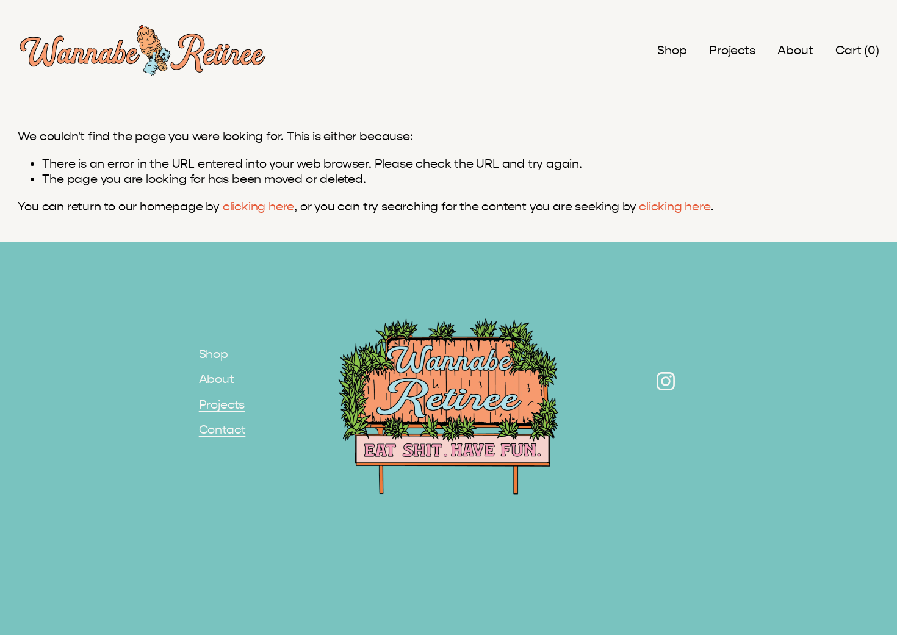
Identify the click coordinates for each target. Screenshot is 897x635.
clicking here (258, 206)
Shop (671, 50)
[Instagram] (665, 381)
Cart (857, 50)
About (795, 50)
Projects (732, 50)
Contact (222, 430)
